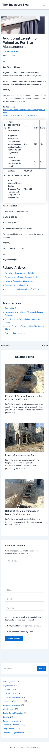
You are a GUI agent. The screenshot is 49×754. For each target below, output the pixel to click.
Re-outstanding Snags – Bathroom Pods (21, 277)
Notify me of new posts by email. (20, 632)
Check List (7, 689)
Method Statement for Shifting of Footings (20, 115)
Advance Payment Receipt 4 (16, 285)
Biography (7, 685)
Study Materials (9, 729)
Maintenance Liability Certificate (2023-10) (22, 289)
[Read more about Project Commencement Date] (24, 437)
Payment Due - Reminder (15, 333)
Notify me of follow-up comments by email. (24, 626)
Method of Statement (11, 705)
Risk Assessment (10, 721)
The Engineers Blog (15, 4)
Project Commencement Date (20, 455)
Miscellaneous (8, 709)
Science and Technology (12, 725)
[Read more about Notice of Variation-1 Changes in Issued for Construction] (24, 493)
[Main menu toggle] (44, 4)
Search (42, 668)
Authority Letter (9, 682)
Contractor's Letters (11, 697)
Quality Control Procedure (13, 713)
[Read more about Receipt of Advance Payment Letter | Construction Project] (24, 378)
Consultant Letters (10, 693)
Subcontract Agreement (12, 733)
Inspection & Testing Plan (13, 701)
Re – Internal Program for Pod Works (19, 273)
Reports (6, 717)
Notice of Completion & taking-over (19, 281)
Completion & (10, 308)
